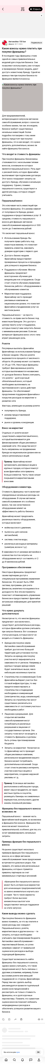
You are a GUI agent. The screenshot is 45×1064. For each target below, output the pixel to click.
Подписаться (36, 43)
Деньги (11, 44)
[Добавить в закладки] (9, 1019)
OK (38, 1052)
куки (18, 1052)
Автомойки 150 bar (17, 41)
